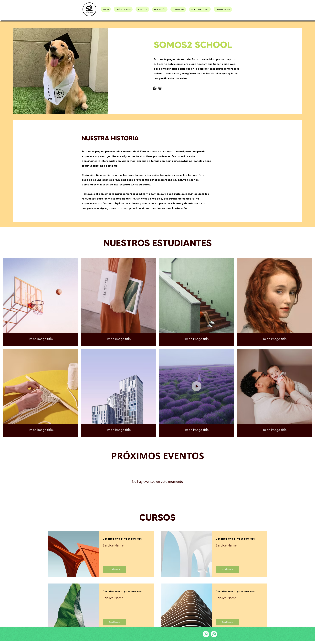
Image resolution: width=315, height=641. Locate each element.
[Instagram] (160, 88)
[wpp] (206, 634)
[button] (142, 9)
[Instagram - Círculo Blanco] (214, 634)
